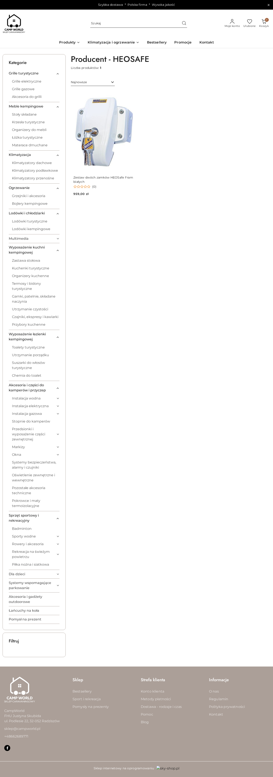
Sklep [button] (78, 680)
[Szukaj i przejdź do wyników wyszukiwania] (184, 23)
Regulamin (218, 699)
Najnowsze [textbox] (79, 82)
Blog (145, 722)
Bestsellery (82, 691)
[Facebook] (7, 748)
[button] (69, 42)
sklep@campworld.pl (22, 729)
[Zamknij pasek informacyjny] (268, 5)
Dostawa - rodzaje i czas (161, 707)
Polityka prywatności (227, 707)
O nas (214, 691)
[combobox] (93, 82)
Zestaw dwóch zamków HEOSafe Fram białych (103, 180)
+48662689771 (16, 736)
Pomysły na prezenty (91, 707)
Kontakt (216, 714)
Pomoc (147, 714)
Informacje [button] (219, 680)
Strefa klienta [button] (153, 680)
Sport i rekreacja (87, 699)
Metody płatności (156, 699)
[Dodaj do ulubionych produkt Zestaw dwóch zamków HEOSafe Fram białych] (130, 95)
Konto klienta (152, 691)
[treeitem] (34, 73)
